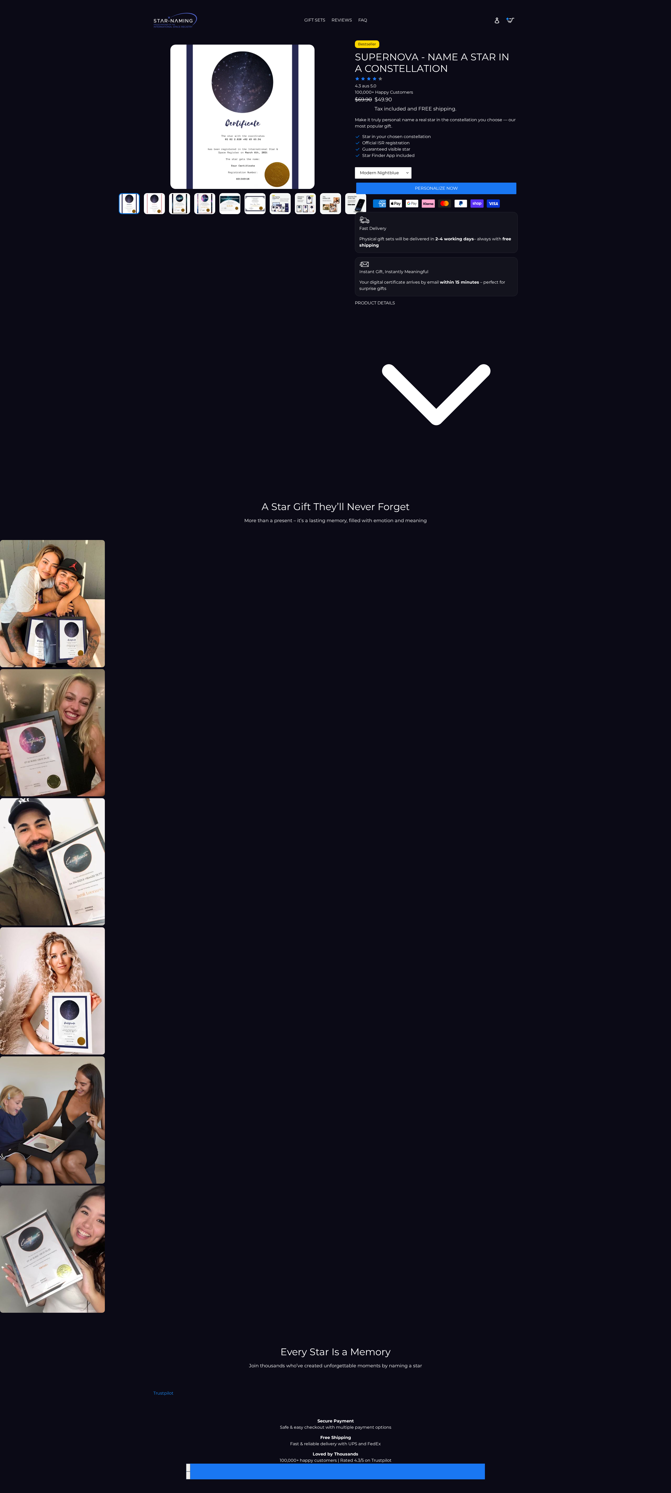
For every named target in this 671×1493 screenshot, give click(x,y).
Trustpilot (163, 1393)
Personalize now (436, 188)
